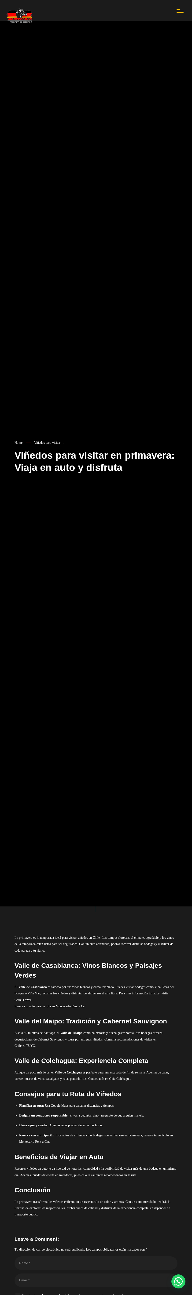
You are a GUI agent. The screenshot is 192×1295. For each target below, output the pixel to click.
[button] (178, 1281)
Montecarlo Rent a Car (71, 1006)
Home (18, 442)
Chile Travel (23, 1000)
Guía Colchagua (119, 1078)
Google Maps (59, 1105)
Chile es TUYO (25, 1046)
